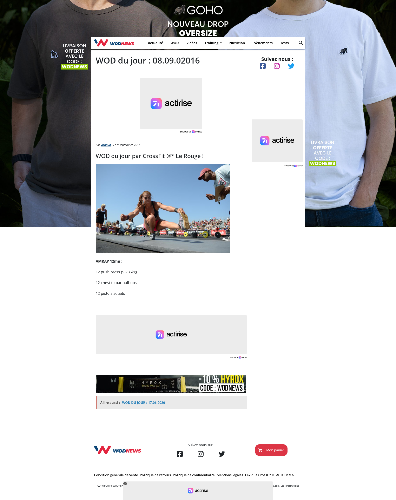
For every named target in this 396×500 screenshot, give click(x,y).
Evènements (262, 43)
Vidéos (191, 43)
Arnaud (106, 145)
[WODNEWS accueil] (114, 43)
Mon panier (274, 450)
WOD (175, 43)
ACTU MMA (285, 475)
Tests (284, 43)
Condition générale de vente (116, 475)
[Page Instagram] (201, 454)
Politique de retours (155, 475)
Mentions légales (230, 475)
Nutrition (237, 43)
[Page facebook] (180, 454)
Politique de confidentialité (194, 475)
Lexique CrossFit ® (259, 475)
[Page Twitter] (221, 454)
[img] (301, 43)
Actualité (155, 43)
